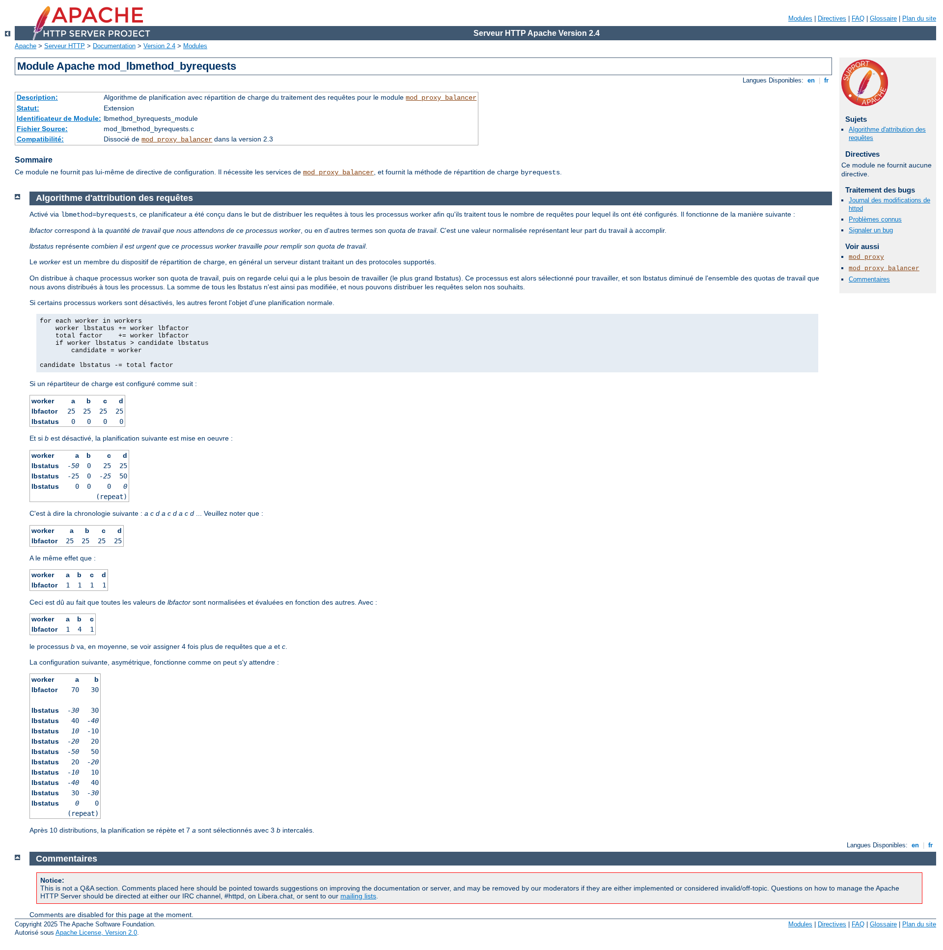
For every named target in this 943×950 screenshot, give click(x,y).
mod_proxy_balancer (441, 98)
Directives (832, 18)
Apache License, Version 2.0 (96, 932)
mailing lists (358, 896)
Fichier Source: (42, 129)
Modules (800, 18)
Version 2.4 (159, 46)
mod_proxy (866, 257)
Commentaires (869, 279)
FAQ (858, 18)
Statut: (28, 108)
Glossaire (883, 18)
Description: (37, 97)
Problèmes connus (875, 219)
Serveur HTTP (64, 46)
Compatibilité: (40, 139)
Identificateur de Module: (59, 118)
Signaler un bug (871, 230)
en (811, 80)
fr (826, 80)
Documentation (114, 46)
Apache (25, 46)
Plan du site (919, 18)
